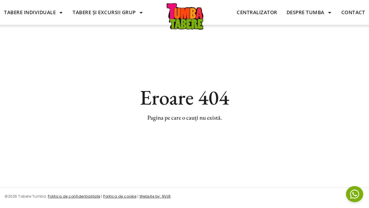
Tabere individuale (30, 12)
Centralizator (257, 12)
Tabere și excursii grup (104, 12)
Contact (353, 12)
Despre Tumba (305, 12)
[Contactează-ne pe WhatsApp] (354, 194)
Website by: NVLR (155, 196)
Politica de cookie (119, 196)
